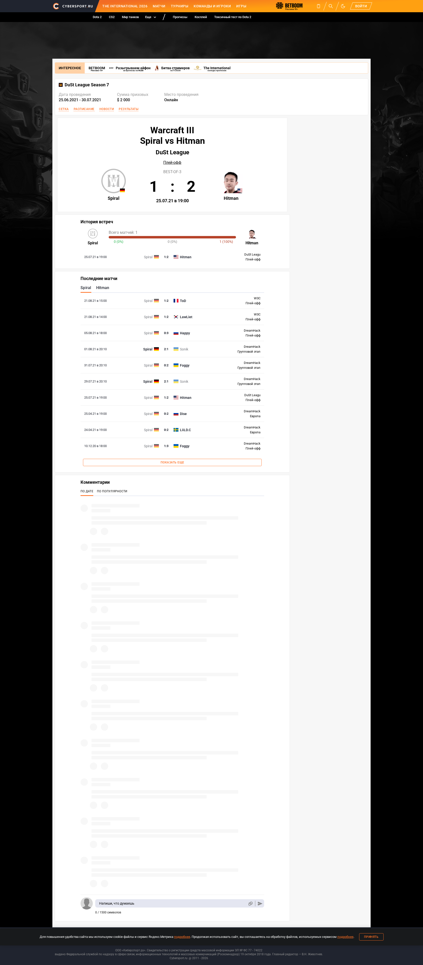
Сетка (64, 109)
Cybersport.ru (179, 958)
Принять (371, 937)
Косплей (201, 17)
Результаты (128, 109)
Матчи (159, 6)
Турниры (179, 6)
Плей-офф (172, 162)
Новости (106, 109)
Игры (241, 6)
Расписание (84, 109)
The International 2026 (124, 6)
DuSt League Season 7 (87, 84)
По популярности (112, 491)
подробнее (182, 937)
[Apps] (318, 6)
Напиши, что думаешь (116, 903)
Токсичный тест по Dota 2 (232, 17)
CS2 (112, 17)
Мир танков (130, 17)
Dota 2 (97, 17)
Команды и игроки (212, 6)
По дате (87, 491)
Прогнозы (180, 17)
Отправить (260, 903)
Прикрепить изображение (250, 903)
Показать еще (172, 462)
